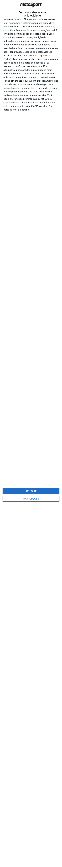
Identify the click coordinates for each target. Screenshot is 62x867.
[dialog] (31, 433)
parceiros (33, 19)
